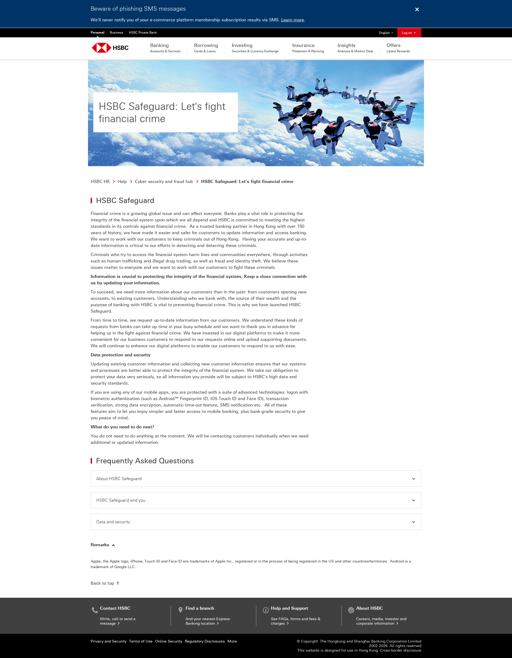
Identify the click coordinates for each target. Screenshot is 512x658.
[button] (256, 478)
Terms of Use (141, 641)
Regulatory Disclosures (205, 641)
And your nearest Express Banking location (208, 621)
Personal (97, 32)
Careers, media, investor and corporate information (381, 621)
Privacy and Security (108, 641)
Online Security (168, 641)
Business (116, 32)
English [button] (388, 33)
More (232, 641)
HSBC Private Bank (143, 32)
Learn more (292, 19)
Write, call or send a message (117, 621)
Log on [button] (407, 33)
